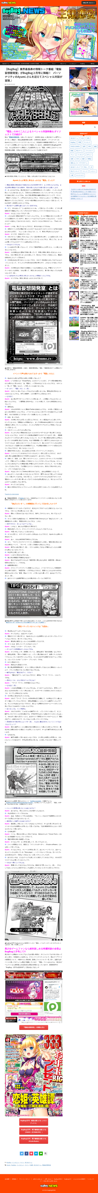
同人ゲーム (63, 63)
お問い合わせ (48, 1179)
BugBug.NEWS (58, 1179)
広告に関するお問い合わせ (50, 1181)
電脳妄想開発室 (46, 1165)
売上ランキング (75, 171)
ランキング (87, 142)
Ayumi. (9, 1165)
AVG (82, 138)
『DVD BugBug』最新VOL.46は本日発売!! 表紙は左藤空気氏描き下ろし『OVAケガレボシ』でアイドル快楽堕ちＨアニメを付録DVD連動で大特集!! (89, 310)
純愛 (83, 159)
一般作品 (92, 63)
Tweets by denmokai (12, 494)
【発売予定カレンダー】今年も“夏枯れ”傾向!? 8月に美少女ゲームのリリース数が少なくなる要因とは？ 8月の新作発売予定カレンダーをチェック (89, 233)
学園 (79, 142)
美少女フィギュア (76, 167)
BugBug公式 (67, 1179)
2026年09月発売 (15, 63)
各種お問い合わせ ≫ (89, 2)
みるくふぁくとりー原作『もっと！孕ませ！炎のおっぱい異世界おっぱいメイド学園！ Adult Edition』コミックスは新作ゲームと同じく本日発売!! (89, 272)
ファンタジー (89, 150)
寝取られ (73, 163)
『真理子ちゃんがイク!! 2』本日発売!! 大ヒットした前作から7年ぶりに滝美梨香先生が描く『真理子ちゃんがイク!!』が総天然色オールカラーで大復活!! (89, 284)
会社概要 (7, 1179)
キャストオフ (80, 175)
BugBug (82, 63)
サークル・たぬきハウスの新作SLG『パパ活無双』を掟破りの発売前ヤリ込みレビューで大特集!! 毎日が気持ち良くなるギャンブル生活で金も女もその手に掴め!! (89, 259)
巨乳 (88, 138)
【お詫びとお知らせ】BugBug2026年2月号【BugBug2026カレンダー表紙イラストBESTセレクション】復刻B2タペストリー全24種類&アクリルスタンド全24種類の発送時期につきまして (83, 193)
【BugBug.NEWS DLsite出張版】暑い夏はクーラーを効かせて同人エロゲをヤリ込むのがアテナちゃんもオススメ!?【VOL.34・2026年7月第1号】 (89, 336)
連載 (95, 146)
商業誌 (89, 159)
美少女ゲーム (5, 63)
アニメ (54, 63)
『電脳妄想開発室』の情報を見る (34, 1027)
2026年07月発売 (34, 63)
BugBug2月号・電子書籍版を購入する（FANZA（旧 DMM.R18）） (33, 1131)
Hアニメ (89, 154)
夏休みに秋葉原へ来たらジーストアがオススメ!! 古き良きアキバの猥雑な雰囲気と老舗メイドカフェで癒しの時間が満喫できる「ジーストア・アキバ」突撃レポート (89, 246)
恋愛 (72, 159)
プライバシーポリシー (24, 1179)
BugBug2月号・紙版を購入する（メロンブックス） (33, 1122)
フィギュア (81, 154)
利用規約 (14, 1179)
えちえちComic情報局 (79, 1179)
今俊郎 (31, 1165)
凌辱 (84, 146)
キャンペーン (44, 63)
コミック (84, 171)
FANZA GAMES (75, 146)
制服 (72, 150)
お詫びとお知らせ (37, 1179)
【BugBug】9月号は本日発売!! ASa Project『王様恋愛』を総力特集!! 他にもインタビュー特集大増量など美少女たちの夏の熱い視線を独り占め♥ (89, 221)
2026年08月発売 (25, 63)
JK (91, 167)
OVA (77, 159)
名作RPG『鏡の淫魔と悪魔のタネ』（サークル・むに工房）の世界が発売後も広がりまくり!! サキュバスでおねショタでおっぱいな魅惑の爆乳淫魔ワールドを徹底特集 (89, 323)
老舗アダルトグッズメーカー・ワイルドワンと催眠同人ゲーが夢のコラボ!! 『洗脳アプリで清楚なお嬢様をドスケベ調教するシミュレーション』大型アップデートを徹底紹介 (89, 297)
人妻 (72, 175)
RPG (89, 146)
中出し (85, 167)
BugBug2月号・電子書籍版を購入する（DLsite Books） (33, 1140)
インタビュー (72, 63)
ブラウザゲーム (83, 163)
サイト (22, 1162)
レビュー (93, 171)
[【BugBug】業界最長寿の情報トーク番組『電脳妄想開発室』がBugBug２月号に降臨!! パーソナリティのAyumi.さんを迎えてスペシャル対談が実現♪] (36, 1153)
